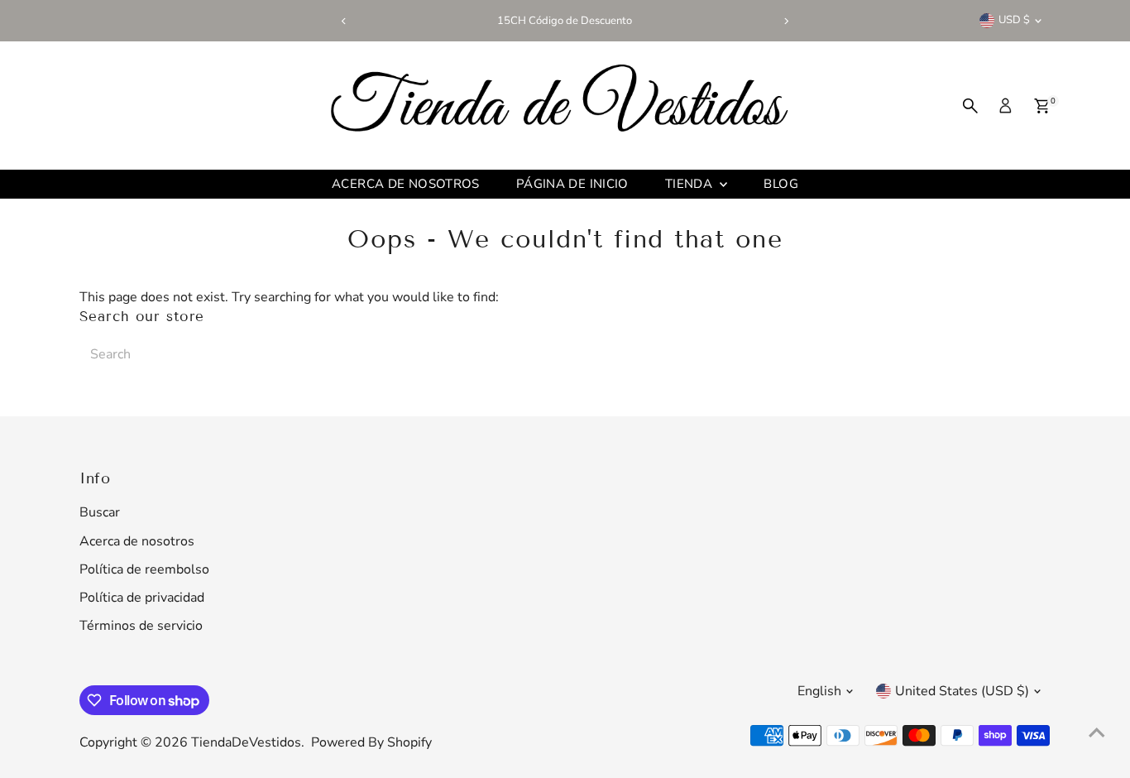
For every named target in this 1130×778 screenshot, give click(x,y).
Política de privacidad (141, 597)
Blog (781, 183)
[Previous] (343, 21)
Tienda (690, 183)
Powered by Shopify (371, 742)
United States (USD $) (962, 691)
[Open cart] (1042, 105)
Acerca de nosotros (406, 183)
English (819, 691)
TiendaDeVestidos (246, 742)
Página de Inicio (572, 183)
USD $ (1014, 19)
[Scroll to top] (1096, 732)
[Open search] (970, 105)
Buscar (99, 512)
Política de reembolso (144, 569)
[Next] (786, 21)
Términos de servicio (141, 626)
